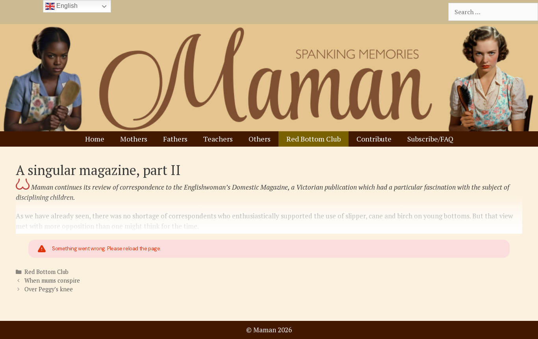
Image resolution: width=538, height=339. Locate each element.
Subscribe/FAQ (430, 138)
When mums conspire (52, 280)
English (66, 5)
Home (94, 138)
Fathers (175, 138)
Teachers (218, 138)
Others (260, 138)
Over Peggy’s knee (48, 289)
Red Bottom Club (313, 138)
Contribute (373, 138)
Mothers (133, 138)
